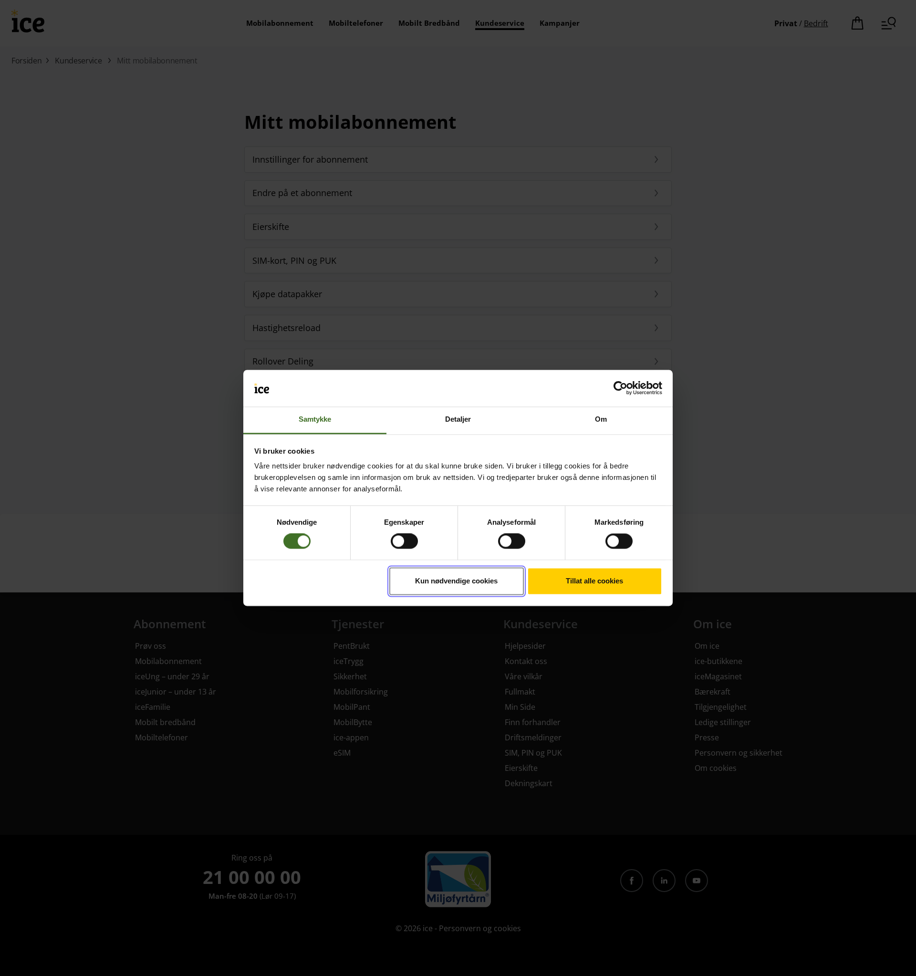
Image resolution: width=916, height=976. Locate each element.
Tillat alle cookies (594, 581)
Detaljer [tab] (458, 419)
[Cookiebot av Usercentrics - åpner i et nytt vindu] (620, 388)
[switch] (404, 541)
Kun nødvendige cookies (456, 581)
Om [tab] (601, 419)
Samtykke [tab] (315, 419)
